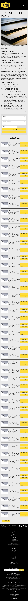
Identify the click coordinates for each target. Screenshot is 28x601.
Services (14, 548)
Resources (14, 591)
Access (14, 539)
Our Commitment (14, 540)
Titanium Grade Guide (14, 546)
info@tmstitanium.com (14, 578)
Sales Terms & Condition (14, 592)
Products (14, 550)
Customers (14, 535)
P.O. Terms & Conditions (14, 594)
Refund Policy (14, 595)
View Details (24, 143)
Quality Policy (14, 598)
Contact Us (14, 562)
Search (13, 129)
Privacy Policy (14, 596)
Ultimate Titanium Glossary (14, 544)
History (14, 532)
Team (14, 534)
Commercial (14, 560)
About (14, 531)
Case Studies (14, 543)
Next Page (5, 520)
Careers (14, 565)
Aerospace (14, 557)
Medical (14, 558)
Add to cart (24, 145)
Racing (14, 556)
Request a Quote (14, 563)
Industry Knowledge (14, 542)
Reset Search (14, 132)
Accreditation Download (14, 582)
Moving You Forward (14, 537)
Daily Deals (14, 552)
